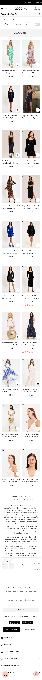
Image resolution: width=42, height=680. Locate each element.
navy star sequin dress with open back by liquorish (30, 117)
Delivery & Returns (11, 659)
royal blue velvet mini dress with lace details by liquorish (10, 252)
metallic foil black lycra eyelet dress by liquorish (10, 162)
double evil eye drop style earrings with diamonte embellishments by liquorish (11, 480)
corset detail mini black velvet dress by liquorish (30, 162)
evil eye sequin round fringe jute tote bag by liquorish (10, 344)
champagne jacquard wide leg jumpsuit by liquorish (29, 390)
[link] (21, 564)
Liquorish (11, 19)
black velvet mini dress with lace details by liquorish (9, 297)
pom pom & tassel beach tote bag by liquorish (10, 435)
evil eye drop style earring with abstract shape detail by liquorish (31, 435)
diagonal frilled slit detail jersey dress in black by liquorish (30, 207)
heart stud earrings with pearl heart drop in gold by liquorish (30, 480)
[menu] (2, 8)
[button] (36, 24)
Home (4, 19)
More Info (7, 645)
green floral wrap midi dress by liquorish (9, 72)
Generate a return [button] (30, 629)
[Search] (39, 14)
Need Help (8, 638)
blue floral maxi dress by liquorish (10, 390)
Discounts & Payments (12, 666)
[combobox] (19, 14)
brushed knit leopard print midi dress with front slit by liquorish (11, 207)
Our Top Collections (11, 652)
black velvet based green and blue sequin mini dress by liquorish (30, 252)
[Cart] (39, 8)
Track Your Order (12, 629)
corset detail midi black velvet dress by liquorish (30, 297)
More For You (9, 672)
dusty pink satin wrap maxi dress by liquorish (31, 72)
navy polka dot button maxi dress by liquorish (30, 344)
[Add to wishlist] (3, 41)
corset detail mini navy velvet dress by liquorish (10, 117)
